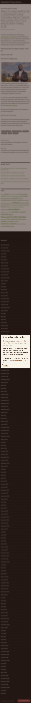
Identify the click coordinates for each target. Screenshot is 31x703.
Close (5, 365)
